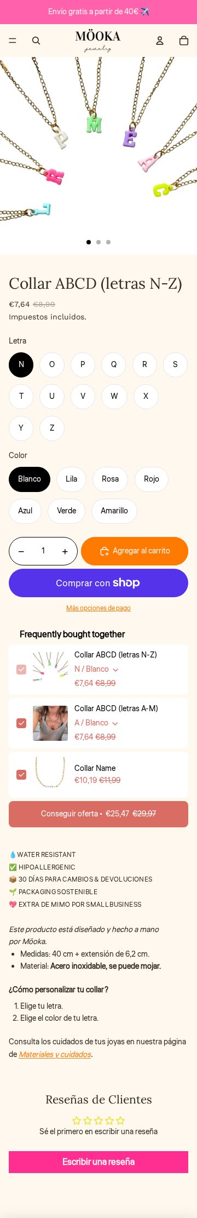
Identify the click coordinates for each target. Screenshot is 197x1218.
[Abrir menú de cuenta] (160, 40)
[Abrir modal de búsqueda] (36, 40)
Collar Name (94, 768)
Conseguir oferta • (98, 814)
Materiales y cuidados (55, 1054)
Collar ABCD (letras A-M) (116, 709)
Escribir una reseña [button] (98, 1162)
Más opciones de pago (98, 608)
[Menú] (12, 40)
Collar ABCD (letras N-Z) (115, 655)
